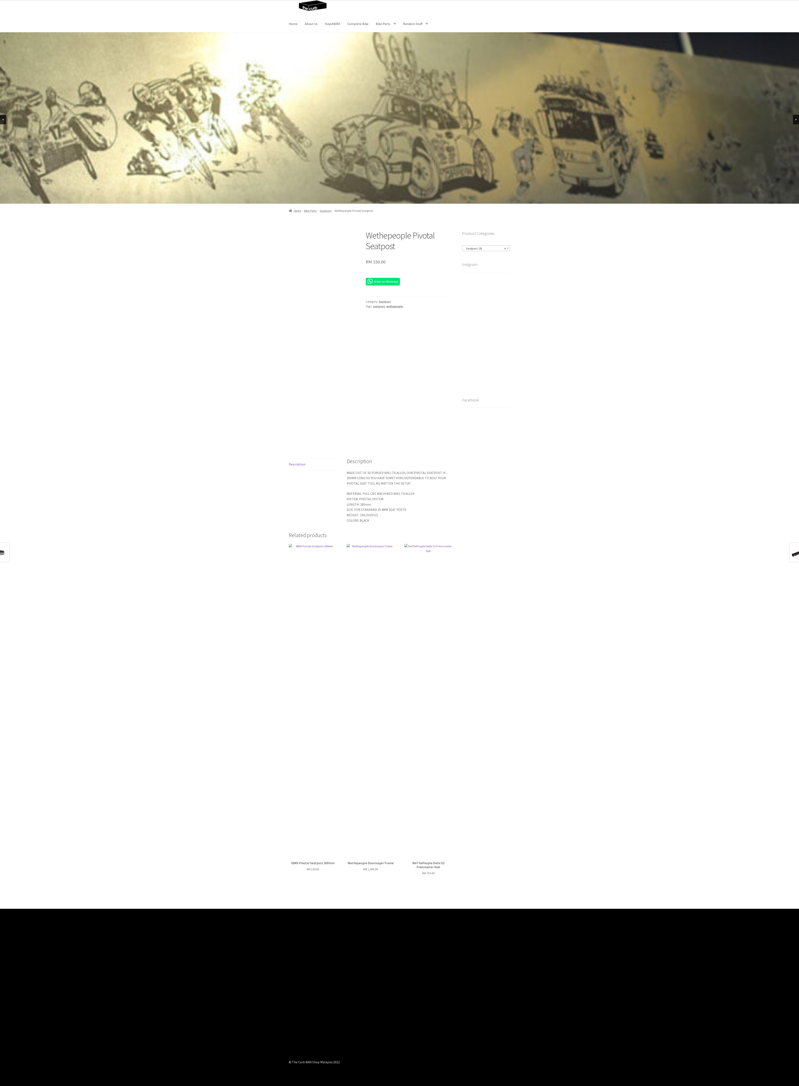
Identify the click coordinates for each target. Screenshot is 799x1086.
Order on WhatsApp (386, 281)
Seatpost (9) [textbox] (485, 248)
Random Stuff (412, 24)
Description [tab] (297, 464)
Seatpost (325, 211)
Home (293, 24)
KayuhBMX (332, 24)
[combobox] (486, 248)
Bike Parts (383, 24)
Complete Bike (357, 24)
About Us (311, 24)
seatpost (379, 306)
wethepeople (394, 306)
